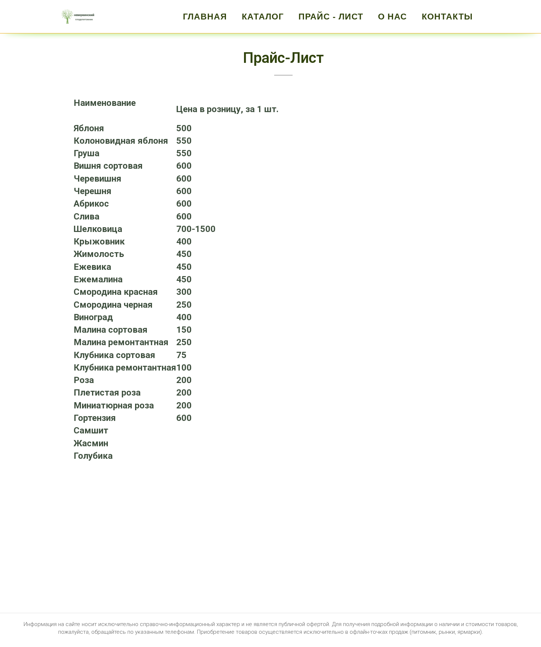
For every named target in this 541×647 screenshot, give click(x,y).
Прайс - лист (330, 16)
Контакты (447, 16)
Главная (205, 16)
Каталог (263, 16)
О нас (392, 16)
